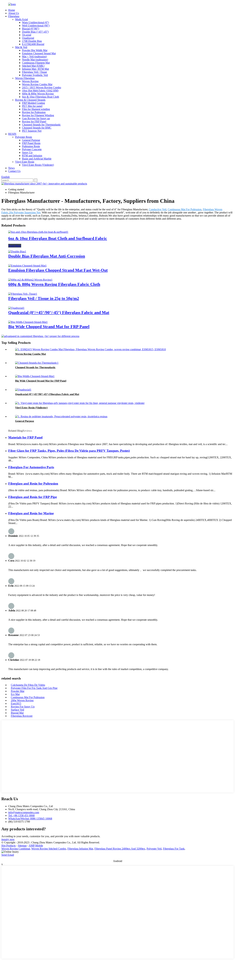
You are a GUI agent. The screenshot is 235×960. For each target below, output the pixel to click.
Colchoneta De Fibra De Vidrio (28, 684)
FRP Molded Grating (33, 102)
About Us (13, 13)
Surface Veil (17, 709)
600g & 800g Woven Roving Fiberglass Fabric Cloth (54, 284)
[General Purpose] (61, 416)
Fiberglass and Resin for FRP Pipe (32, 497)
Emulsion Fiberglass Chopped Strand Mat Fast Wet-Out (58, 270)
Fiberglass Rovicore (22, 715)
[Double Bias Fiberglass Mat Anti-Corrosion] (17, 251)
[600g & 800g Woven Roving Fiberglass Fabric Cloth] (30, 279)
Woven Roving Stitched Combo (48, 848)
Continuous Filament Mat (36, 62)
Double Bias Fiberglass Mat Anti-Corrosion (46, 256)
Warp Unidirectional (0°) (35, 22)
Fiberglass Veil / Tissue (34, 72)
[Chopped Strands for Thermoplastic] (36, 362)
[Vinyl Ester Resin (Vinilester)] (80, 403)
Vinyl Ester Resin (24, 161)
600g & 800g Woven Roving (38, 93)
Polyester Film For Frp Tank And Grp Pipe (34, 688)
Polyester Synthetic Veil (35, 75)
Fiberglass (13, 16)
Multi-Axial (21, 19)
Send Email (7, 854)
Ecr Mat (15, 694)
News (11, 167)
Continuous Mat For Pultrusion (184, 209)
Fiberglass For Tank (174, 848)
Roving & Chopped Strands (30, 99)
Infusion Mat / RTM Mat (35, 68)
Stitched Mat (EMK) (33, 65)
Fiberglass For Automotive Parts (31, 467)
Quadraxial (28, 37)
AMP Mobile (36, 845)
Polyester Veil (154, 848)
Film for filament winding (36, 109)
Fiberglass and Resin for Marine (31, 513)
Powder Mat (17, 691)
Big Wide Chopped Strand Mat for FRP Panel (48, 326)
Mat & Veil (21, 47)
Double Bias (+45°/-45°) (35, 31)
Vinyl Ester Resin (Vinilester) (38, 164)
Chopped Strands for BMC (36, 127)
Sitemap (22, 845)
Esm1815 (16, 703)
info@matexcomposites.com (23, 812)
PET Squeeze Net (31, 130)
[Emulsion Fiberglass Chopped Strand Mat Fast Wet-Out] (27, 265)
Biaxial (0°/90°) (30, 28)
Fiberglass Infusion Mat (80, 848)
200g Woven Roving (22, 700)
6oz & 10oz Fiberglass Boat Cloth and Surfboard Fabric (57, 238)
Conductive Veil (157, 209)
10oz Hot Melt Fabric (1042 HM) (40, 90)
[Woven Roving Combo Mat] (90, 349)
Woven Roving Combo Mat (37, 84)
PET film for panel (32, 106)
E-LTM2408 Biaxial (33, 44)
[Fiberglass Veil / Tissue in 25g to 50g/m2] (22, 293)
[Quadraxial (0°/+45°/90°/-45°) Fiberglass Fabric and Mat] (16, 307)
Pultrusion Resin (31, 146)
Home (11, 10)
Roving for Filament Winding (38, 115)
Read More (15, 245)
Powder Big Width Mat (34, 50)
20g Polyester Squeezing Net (24, 212)
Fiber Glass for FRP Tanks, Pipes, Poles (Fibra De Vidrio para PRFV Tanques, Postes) (69, 450)
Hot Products (8, 845)
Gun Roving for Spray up (36, 118)
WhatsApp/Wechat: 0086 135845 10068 (30, 818)
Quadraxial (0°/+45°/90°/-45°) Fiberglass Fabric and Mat (58, 312)
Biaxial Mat (17, 712)
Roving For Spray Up (23, 706)
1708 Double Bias (32, 41)
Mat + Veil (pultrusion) (34, 56)
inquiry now (8, 839)
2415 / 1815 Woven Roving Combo (41, 87)
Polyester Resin (23, 137)
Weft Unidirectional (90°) (36, 25)
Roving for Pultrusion (34, 112)
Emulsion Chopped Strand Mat (39, 53)
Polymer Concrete (32, 149)
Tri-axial (26, 34)
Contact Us (14, 171)
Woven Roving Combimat (15, 848)
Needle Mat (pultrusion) (35, 59)
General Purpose (31, 140)
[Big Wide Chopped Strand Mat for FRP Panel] (28, 322)
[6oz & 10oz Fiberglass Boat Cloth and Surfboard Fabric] (38, 231)
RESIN (12, 133)
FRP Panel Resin (31, 143)
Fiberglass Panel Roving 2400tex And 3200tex (119, 848)
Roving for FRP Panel (34, 121)
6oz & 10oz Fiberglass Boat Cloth (40, 96)
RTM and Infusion (32, 155)
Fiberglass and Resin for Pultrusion (33, 483)
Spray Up (27, 152)
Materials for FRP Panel (25, 437)
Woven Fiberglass (25, 78)
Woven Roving (30, 81)
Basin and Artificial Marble (36, 158)
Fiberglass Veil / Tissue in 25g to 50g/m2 (43, 298)
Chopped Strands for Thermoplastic (41, 124)
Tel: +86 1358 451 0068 (21, 815)
